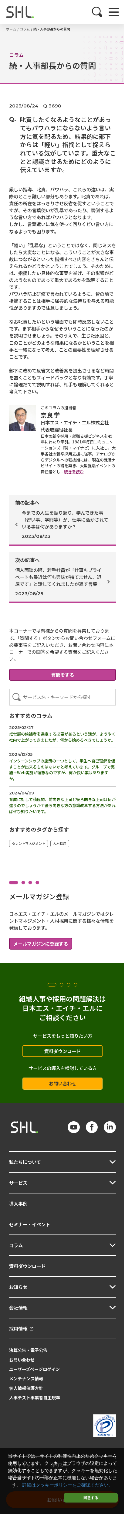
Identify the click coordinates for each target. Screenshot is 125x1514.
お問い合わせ (62, 1083)
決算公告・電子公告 (28, 1350)
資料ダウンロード (62, 1051)
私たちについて (25, 1161)
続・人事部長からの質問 (51, 29)
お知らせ (18, 1286)
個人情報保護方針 (26, 1388)
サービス (18, 1182)
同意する (90, 1497)
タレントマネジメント (28, 843)
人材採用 (59, 843)
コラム (25, 29)
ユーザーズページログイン (34, 1369)
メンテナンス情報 (26, 1378)
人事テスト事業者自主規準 (34, 1397)
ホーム (11, 29)
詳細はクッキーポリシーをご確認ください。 (67, 1485)
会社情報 (18, 1307)
